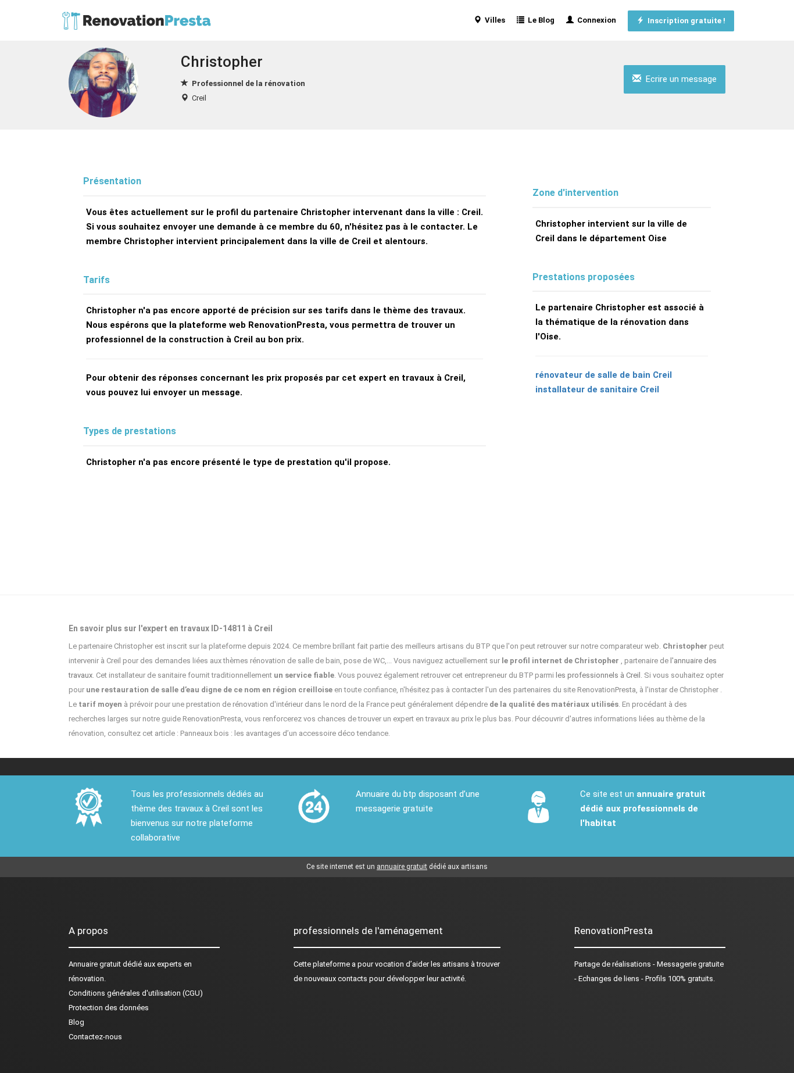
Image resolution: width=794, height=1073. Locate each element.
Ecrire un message (679, 79)
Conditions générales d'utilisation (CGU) (136, 993)
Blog (76, 1022)
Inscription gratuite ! (684, 20)
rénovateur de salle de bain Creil (603, 375)
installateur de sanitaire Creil (597, 389)
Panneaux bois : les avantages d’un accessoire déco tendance (284, 733)
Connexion (595, 20)
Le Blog (539, 20)
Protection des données (109, 1007)
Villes (493, 20)
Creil (199, 98)
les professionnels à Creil (598, 675)
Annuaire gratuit (95, 964)
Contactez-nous (95, 1036)
